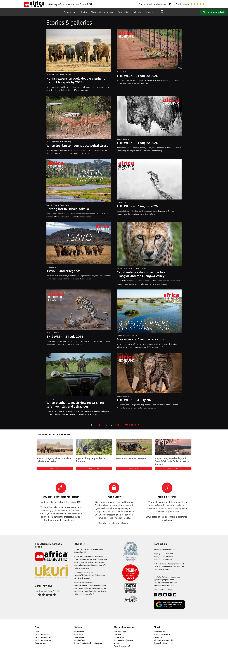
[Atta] (130, 602)
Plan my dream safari (213, 12)
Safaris (78, 627)
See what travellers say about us (114, 523)
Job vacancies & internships (164, 640)
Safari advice (79, 637)
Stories (84, 12)
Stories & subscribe (124, 627)
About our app (40, 643)
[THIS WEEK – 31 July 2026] (78, 310)
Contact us (158, 637)
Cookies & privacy (160, 643)
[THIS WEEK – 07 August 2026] (149, 180)
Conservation (123, 12)
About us (150, 12)
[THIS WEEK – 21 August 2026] (149, 49)
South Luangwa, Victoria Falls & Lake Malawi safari (54, 460)
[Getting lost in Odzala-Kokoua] (78, 181)
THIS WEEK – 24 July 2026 (135, 400)
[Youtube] (165, 595)
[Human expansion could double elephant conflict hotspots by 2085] (78, 51)
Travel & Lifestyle (52, 205)
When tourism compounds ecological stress (77, 145)
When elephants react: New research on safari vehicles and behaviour (75, 404)
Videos (116, 643)
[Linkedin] (175, 595)
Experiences (78, 634)
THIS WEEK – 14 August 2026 (137, 143)
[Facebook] (156, 595)
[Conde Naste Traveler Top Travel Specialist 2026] (130, 580)
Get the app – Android (43, 637)
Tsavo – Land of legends (63, 271)
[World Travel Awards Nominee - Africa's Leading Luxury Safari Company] (130, 561)
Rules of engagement (122, 646)
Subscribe (137, 12)
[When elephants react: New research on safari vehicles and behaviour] (78, 375)
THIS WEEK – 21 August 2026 (137, 76)
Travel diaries (64, 205)
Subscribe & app (120, 632)
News (144, 268)
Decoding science (53, 74)
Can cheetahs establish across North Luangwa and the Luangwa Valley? (142, 274)
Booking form (79, 640)
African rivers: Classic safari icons (140, 339)
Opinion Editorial (123, 72)
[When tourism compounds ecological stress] (78, 118)
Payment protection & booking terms (88, 643)
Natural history (65, 141)
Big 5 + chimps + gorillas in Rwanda (90, 460)
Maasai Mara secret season (131, 458)
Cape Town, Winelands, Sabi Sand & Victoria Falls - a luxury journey (172, 461)
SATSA (98, 515)
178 (117, 425)
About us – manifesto (162, 634)
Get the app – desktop (43, 640)
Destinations (51, 267)
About (157, 627)
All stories (118, 634)
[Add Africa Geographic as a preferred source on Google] (170, 608)
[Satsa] (130, 592)
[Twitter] (160, 595)
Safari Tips (120, 335)
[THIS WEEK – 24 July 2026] (149, 374)
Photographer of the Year (102, 12)
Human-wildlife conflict (68, 74)
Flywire (98, 505)
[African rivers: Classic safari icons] (149, 311)
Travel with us (70, 12)
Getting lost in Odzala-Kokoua (67, 209)
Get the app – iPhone (42, 634)
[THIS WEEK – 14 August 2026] (149, 116)
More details (55, 468)
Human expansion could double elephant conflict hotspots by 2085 (75, 80)
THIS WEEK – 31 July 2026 (64, 336)
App (37, 627)
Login (37, 632)
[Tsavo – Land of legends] (78, 244)
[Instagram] (170, 595)
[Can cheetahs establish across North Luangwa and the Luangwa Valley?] (149, 244)
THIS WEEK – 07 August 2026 (137, 206)
